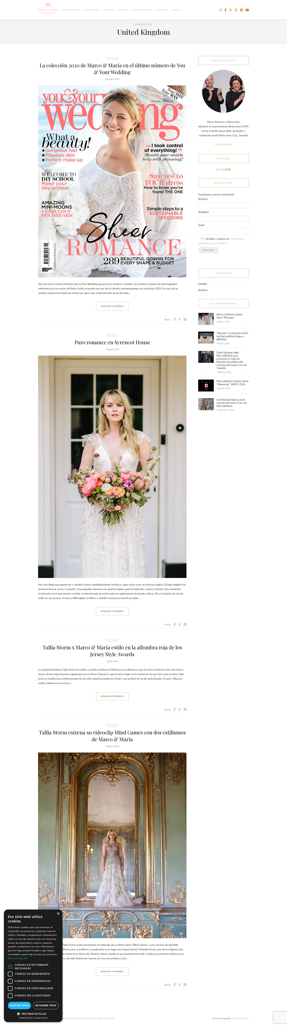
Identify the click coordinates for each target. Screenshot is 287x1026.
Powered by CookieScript (33, 1017)
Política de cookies (106, 1018)
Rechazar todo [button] (45, 1005)
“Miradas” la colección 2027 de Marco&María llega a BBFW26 (232, 336)
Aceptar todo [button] (19, 1005)
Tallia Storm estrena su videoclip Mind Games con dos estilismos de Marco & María (112, 736)
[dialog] (33, 966)
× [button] (58, 913)
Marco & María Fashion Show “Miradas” (230, 316)
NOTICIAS (123, 10)
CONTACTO (161, 10)
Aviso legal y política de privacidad (79, 1018)
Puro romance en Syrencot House (112, 342)
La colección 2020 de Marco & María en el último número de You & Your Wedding (112, 68)
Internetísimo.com (240, 1018)
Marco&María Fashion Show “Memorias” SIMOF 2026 (233, 383)
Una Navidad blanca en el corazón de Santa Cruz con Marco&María (232, 402)
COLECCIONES (92, 10)
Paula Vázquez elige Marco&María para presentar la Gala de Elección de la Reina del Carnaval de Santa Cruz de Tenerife (232, 360)
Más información (17, 958)
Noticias (112, 58)
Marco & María (223, 144)
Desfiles (108, 10)
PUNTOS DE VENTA (142, 10)
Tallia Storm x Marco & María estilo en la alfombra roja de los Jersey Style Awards (112, 651)
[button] (33, 1013)
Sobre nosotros (70, 10)
